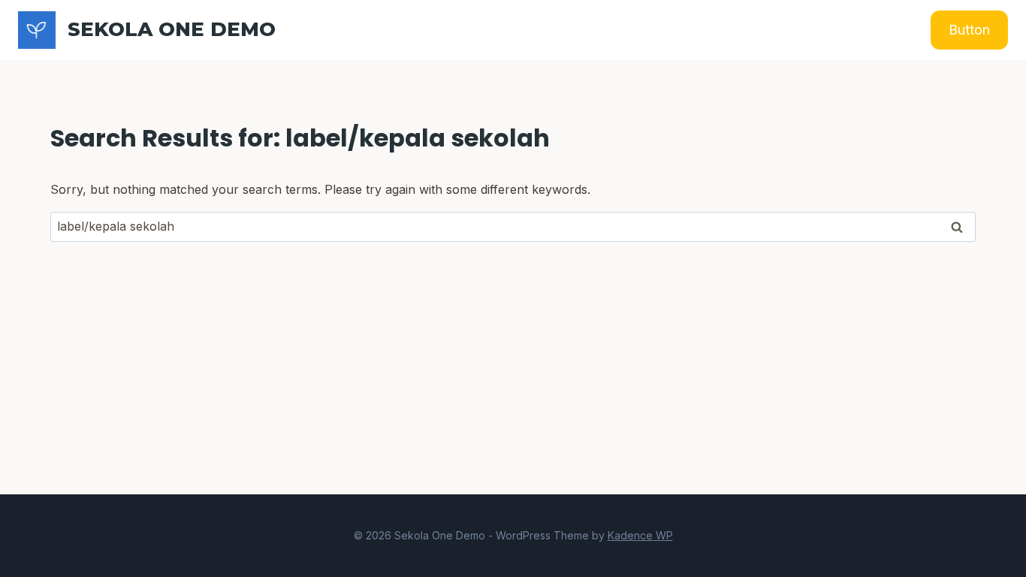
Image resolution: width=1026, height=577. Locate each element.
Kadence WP (640, 535)
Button (969, 30)
